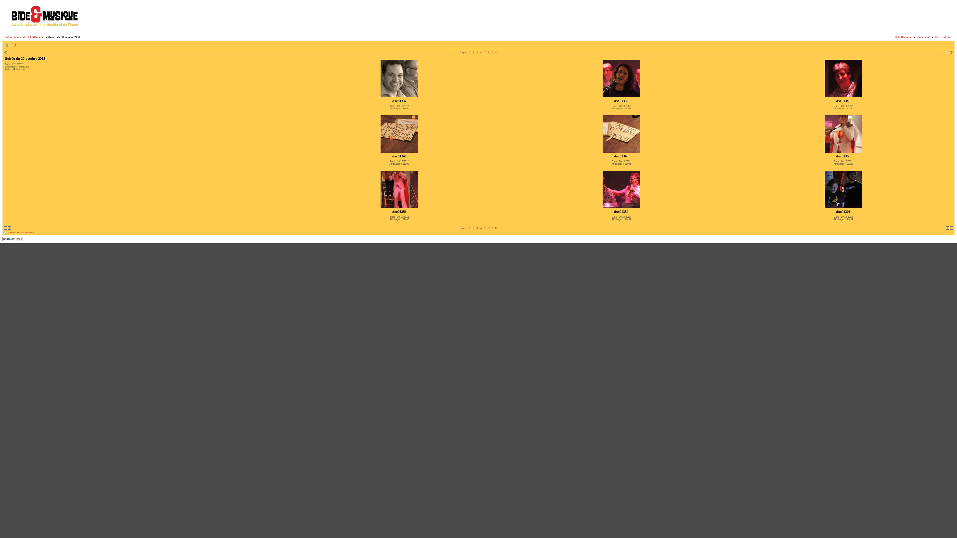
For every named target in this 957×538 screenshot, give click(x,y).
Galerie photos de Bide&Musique (24, 37)
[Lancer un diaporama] (14, 45)
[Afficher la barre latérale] (8, 45)
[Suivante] (948, 52)
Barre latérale (943, 37)
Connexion (923, 37)
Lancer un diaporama (21, 232)
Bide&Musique (903, 37)
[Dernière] (951, 52)
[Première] (5, 52)
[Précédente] (9, 52)
